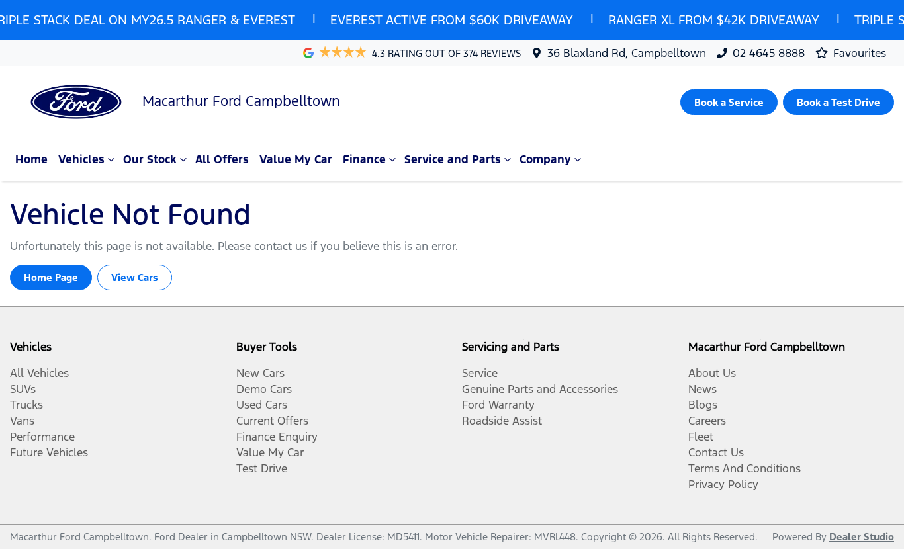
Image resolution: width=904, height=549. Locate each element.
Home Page (51, 277)
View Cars (134, 277)
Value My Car (295, 159)
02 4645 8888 (769, 53)
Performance (42, 436)
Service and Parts (452, 159)
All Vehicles (39, 373)
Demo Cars (264, 389)
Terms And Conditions (744, 468)
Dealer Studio (861, 536)
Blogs (702, 405)
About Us (712, 373)
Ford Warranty (498, 405)
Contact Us (716, 452)
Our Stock (150, 159)
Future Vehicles (49, 452)
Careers (707, 420)
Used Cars (261, 405)
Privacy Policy (723, 484)
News (702, 389)
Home (31, 159)
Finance (364, 159)
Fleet (700, 436)
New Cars (260, 373)
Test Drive (261, 468)
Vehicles (81, 159)
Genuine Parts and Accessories (540, 389)
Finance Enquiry (277, 436)
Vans (22, 420)
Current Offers (272, 420)
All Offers (222, 159)
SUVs (23, 389)
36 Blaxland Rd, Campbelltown (626, 53)
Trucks (26, 405)
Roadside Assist (502, 420)
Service (480, 373)
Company (545, 159)
